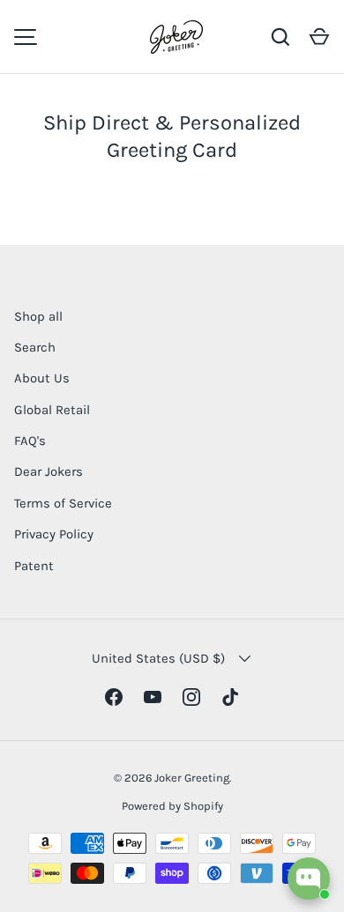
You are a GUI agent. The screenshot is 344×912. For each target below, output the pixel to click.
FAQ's (30, 441)
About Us (42, 378)
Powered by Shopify (172, 805)
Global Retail (52, 410)
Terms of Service (63, 503)
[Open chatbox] (309, 878)
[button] (319, 37)
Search (35, 347)
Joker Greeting (191, 777)
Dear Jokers (48, 471)
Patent (34, 566)
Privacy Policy (53, 534)
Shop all (38, 316)
